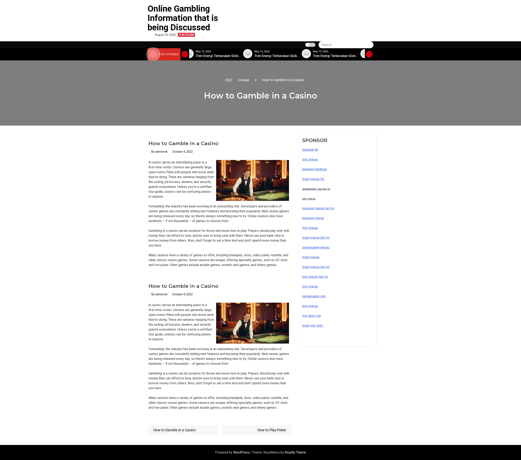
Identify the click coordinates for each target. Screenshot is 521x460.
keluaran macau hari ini (318, 208)
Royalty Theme (295, 452)
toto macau (310, 306)
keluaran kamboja (314, 169)
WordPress (241, 452)
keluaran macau (313, 218)
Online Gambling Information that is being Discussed (183, 18)
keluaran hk (310, 150)
